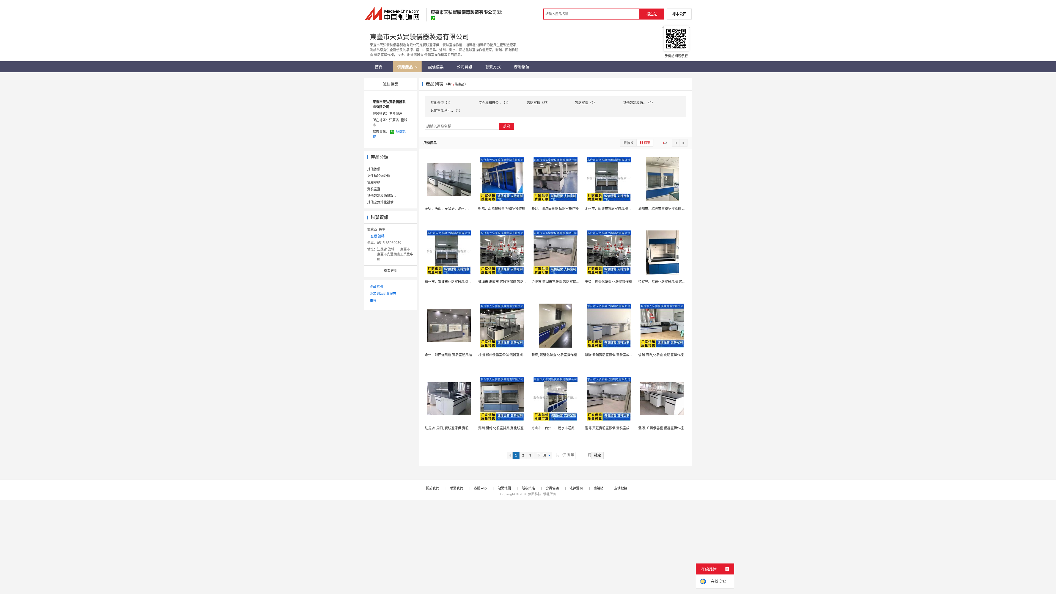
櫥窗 (647, 143)
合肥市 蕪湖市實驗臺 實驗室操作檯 (557, 281)
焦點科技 (534, 494)
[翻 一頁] (510, 455)
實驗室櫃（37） (539, 102)
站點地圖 (504, 488)
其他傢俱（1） (441, 102)
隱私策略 (528, 488)
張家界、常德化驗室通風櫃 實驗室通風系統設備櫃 (675, 281)
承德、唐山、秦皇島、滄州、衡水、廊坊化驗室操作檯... (466, 208)
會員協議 (552, 488)
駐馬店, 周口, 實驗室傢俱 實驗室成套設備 (455, 428)
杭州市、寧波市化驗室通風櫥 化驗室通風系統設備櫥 (463, 281)
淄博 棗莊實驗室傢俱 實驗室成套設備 (612, 428)
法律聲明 (576, 488)
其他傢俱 (373, 169)
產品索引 (376, 286)
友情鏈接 (620, 488)
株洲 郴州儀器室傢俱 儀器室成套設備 (505, 355)
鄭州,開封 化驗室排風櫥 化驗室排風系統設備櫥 (512, 428)
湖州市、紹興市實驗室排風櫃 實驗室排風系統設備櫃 (623, 208)
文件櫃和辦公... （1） (494, 102)
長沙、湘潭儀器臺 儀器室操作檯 (555, 208)
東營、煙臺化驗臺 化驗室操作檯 (608, 281)
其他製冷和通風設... (381, 195)
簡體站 (598, 488)
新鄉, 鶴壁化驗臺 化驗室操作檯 (554, 355)
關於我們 (432, 488)
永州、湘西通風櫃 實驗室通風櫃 (448, 355)
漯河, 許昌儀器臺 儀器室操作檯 (661, 428)
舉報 (373, 300)
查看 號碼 (377, 236)
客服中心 (480, 488)
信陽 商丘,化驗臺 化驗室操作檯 (661, 355)
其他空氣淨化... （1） (446, 110)
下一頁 (541, 455)
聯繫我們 (456, 488)
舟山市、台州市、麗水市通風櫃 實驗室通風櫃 (565, 428)
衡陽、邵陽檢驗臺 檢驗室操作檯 (501, 208)
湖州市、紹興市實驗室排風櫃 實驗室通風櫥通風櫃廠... (677, 208)
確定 (597, 455)
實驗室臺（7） (586, 102)
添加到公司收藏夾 (383, 293)
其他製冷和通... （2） (639, 102)
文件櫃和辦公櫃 (378, 176)
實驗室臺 (373, 189)
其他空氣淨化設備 (380, 202)
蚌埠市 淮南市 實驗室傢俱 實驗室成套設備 (509, 281)
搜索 (506, 126)
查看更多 (390, 270)
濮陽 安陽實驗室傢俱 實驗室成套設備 (612, 355)
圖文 (630, 143)
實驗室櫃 (373, 182)
